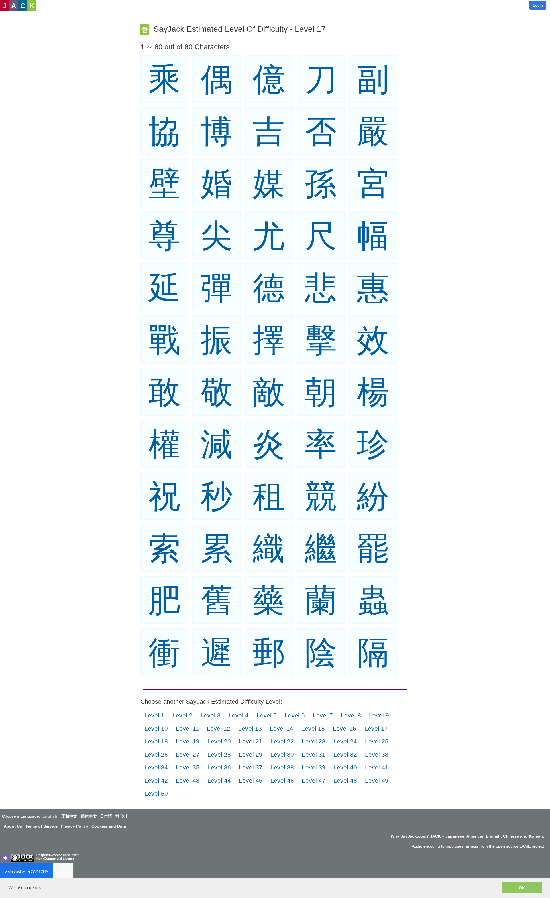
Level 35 (187, 767)
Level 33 (376, 754)
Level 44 (219, 780)
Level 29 (250, 754)
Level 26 (156, 754)
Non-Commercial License (55, 858)
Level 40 (345, 767)
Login (538, 5)
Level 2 (182, 715)
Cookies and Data (108, 826)
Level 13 (250, 728)
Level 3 (211, 715)
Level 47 (313, 780)
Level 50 (156, 793)
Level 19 (187, 741)
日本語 (106, 816)
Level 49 (376, 780)
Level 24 (345, 741)
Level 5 (267, 715)
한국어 (121, 816)
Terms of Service (41, 826)
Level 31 (313, 754)
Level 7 (323, 715)
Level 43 (187, 780)
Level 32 (345, 754)
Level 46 (282, 780)
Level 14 (281, 728)
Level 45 (250, 780)
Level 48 (345, 780)
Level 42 (156, 780)
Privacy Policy (74, 826)
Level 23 (313, 741)
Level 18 (156, 741)
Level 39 (313, 767)
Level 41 (376, 767)
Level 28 (219, 754)
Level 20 (219, 741)
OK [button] (522, 887)
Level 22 (282, 741)
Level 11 (187, 728)
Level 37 (250, 767)
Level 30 (282, 754)
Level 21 (250, 741)
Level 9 (379, 715)
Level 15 (313, 728)
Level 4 (239, 715)
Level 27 (187, 754)
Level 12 (218, 728)
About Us (13, 826)
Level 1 (154, 715)
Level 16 (344, 728)
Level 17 (376, 728)
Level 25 (376, 741)
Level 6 (295, 715)
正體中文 (69, 816)
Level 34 (156, 767)
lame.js (471, 846)
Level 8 (351, 715)
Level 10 (156, 728)
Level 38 (282, 767)
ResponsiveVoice (49, 855)
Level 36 (219, 767)
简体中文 (89, 816)
